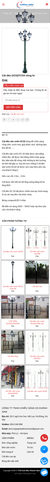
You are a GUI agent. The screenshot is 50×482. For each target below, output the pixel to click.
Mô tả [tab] (4, 135)
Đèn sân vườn (21, 13)
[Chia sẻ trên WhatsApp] (4, 120)
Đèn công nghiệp (10, 443)
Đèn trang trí (7, 452)
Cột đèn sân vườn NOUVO (37, 357)
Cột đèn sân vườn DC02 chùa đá (13, 287)
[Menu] (3, 4)
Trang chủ (7, 13)
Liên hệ (30, 452)
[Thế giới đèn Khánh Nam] (25, 4)
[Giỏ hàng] (47, 4)
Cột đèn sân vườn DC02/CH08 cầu (37, 322)
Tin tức (30, 447)
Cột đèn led (37, 286)
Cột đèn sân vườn (39, 13)
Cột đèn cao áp (9, 456)
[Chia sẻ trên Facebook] (9, 120)
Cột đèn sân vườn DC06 (37, 391)
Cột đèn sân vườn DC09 (13, 252)
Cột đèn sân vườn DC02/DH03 (13, 392)
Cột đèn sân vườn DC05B (37, 253)
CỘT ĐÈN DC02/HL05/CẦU (13, 322)
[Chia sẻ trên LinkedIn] (27, 120)
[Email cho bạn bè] (18, 120)
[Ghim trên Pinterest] (23, 120)
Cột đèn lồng (13, 356)
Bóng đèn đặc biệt (10, 461)
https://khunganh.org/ (27, 473)
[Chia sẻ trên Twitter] (13, 120)
